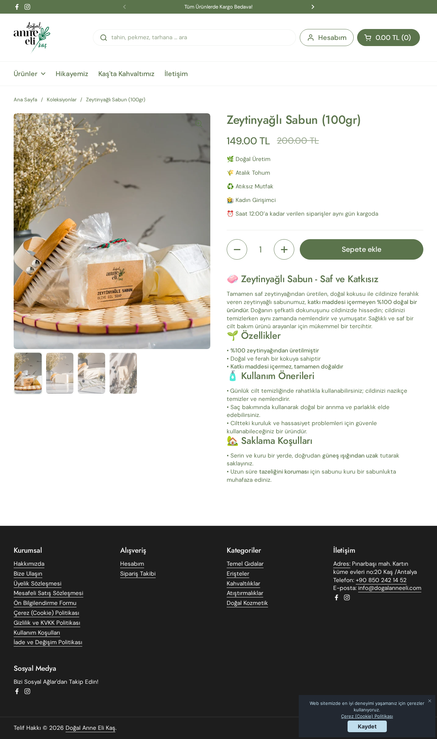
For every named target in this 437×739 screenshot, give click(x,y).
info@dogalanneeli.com (389, 588)
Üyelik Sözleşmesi (37, 583)
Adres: (341, 563)
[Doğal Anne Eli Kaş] (33, 37)
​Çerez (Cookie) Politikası (367, 716)
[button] (388, 37)
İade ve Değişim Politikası (48, 642)
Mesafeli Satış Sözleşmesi (48, 593)
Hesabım (332, 37)
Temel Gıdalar (245, 563)
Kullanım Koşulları (37, 632)
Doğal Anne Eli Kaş (90, 727)
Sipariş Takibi (138, 573)
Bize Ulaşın (28, 573)
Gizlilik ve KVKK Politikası (47, 622)
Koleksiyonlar (61, 99)
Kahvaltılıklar (243, 583)
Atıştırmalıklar (245, 593)
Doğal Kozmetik (247, 603)
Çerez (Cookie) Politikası (46, 613)
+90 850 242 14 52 (381, 580)
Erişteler (238, 573)
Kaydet (367, 726)
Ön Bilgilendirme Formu (45, 603)
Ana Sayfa (25, 99)
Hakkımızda (29, 563)
